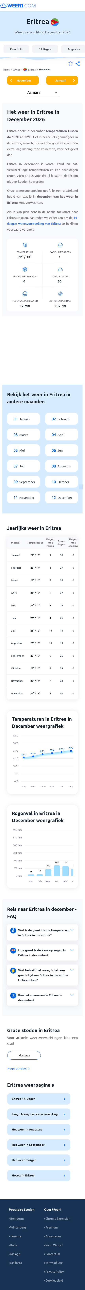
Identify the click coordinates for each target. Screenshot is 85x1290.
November (24, 80)
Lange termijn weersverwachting (35, 1114)
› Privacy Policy (54, 1271)
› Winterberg (17, 1227)
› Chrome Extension (57, 1218)
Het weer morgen (24, 1160)
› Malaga (14, 1254)
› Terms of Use (53, 1262)
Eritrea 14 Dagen (24, 1099)
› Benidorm (16, 1218)
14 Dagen (45, 49)
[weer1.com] (18, 5)
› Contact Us (52, 1254)
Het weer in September (28, 1145)
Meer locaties (17, 1068)
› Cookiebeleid (53, 1280)
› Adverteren (52, 1236)
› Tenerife (15, 1236)
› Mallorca (15, 1262)
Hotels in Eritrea (23, 1175)
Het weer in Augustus (27, 1129)
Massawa (24, 1055)
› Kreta (13, 1245)
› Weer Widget (53, 1245)
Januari (60, 80)
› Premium (51, 1227)
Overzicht (16, 49)
